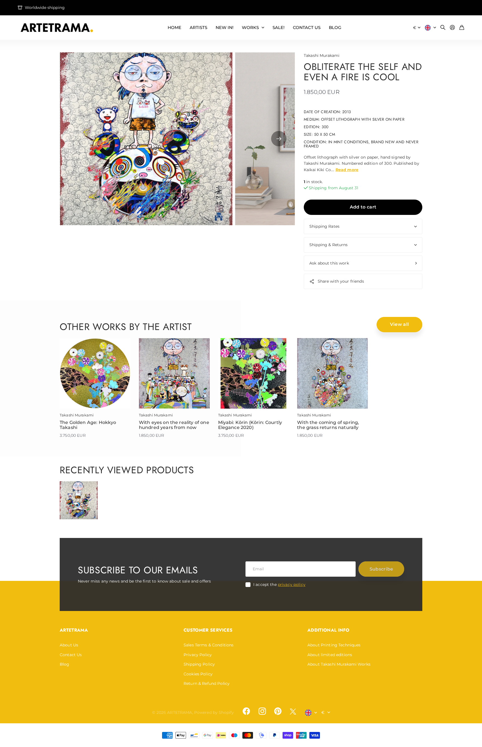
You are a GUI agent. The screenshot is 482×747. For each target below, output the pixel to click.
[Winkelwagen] (461, 27)
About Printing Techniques (334, 644)
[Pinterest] (277, 711)
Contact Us (71, 654)
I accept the (279, 584)
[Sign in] (452, 27)
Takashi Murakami (321, 55)
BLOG (335, 27)
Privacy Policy (198, 654)
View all (399, 324)
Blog (64, 664)
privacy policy (291, 584)
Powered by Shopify (214, 712)
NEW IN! (224, 27)
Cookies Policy (198, 673)
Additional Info (328, 630)
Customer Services (208, 630)
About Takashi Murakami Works (338, 664)
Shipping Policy (199, 664)
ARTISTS (198, 27)
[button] (278, 138)
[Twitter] (293, 711)
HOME (174, 27)
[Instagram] (262, 711)
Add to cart (363, 207)
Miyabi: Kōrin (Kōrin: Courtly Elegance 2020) (250, 425)
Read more (347, 169)
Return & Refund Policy (207, 683)
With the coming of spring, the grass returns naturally (328, 425)
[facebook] (246, 711)
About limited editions (329, 654)
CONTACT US (306, 27)
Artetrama (74, 630)
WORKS (250, 27)
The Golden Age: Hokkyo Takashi (88, 425)
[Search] (442, 27)
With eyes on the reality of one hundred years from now (174, 425)
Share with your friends (341, 281)
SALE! (279, 27)
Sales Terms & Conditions (208, 644)
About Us (69, 644)
